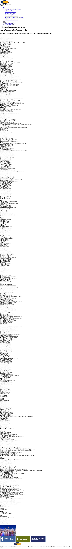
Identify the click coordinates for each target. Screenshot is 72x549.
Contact (4, 21)
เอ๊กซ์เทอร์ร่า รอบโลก (9, 18)
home (1, 4)
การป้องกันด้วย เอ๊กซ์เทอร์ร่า (10, 13)
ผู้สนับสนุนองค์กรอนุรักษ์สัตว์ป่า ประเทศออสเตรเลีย (14, 17)
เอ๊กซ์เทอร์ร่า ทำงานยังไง (9, 14)
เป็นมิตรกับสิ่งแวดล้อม (9, 10)
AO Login (4, 22)
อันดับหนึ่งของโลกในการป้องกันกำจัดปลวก (13, 9)
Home (4, 7)
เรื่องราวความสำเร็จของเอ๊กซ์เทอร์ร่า (11, 16)
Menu (3, 8)
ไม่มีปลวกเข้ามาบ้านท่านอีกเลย (10, 12)
